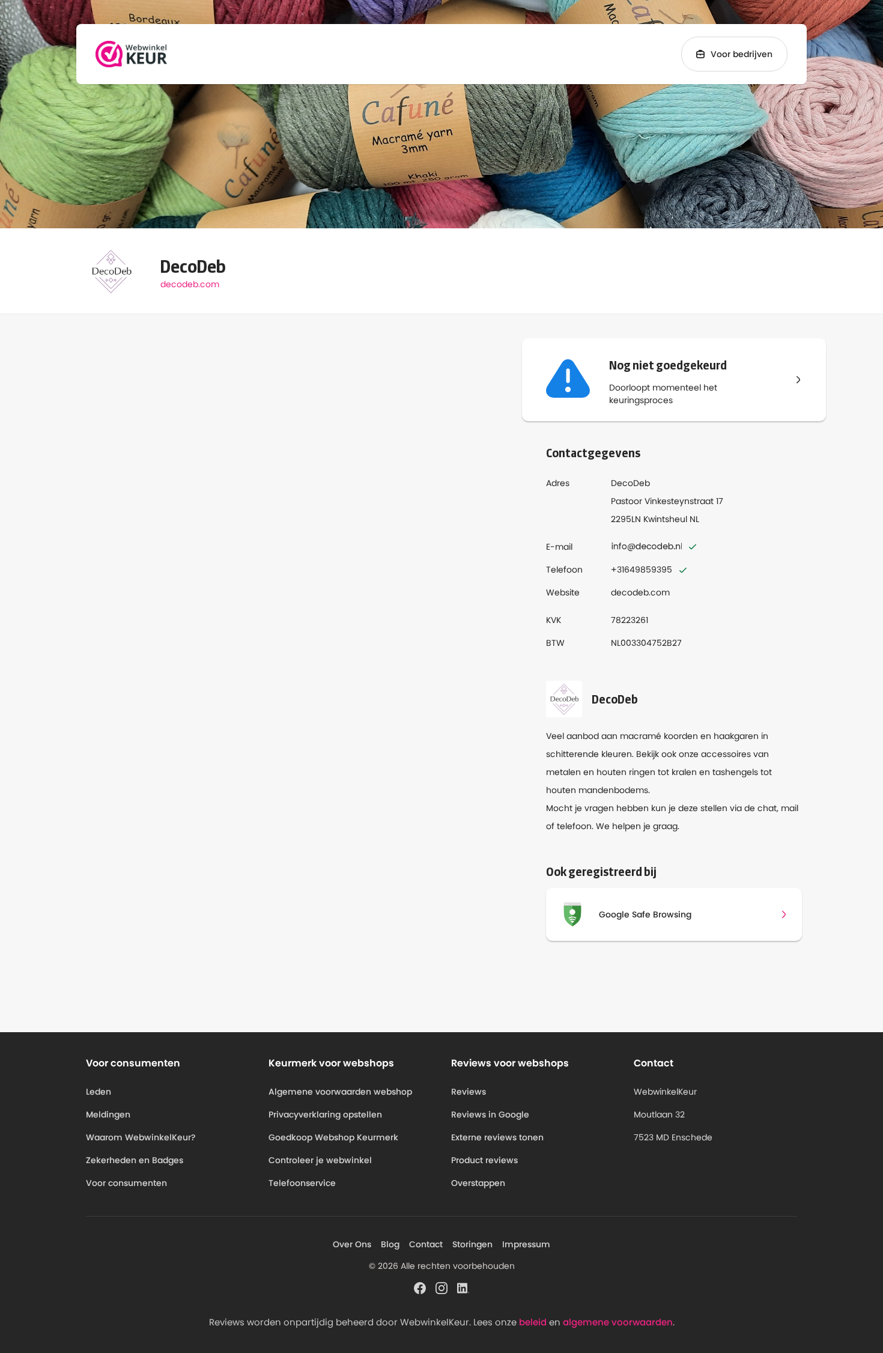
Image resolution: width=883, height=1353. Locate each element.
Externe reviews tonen (497, 1137)
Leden (98, 1092)
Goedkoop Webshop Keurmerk (333, 1137)
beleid (533, 1322)
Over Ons (352, 1244)
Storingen (472, 1244)
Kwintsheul (665, 519)
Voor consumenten (126, 1183)
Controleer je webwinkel (320, 1160)
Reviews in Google (490, 1114)
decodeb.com (189, 284)
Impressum (526, 1244)
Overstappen (478, 1183)
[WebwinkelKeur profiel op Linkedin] (463, 1288)
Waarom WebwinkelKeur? (141, 1137)
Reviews (468, 1092)
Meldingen (108, 1114)
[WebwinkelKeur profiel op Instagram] (441, 1288)
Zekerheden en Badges (134, 1160)
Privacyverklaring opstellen (325, 1114)
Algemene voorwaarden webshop (340, 1092)
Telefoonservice (302, 1183)
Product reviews (484, 1160)
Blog (390, 1244)
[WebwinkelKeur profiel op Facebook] (420, 1288)
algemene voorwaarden (618, 1322)
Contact (426, 1244)
